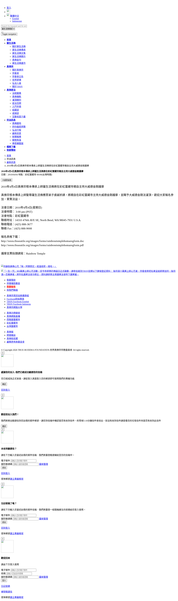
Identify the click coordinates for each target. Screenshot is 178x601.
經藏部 (15, 110)
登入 (9, 8)
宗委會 (15, 73)
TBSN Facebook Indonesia (19, 304)
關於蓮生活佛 (19, 46)
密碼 (3, 573)
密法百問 (16, 103)
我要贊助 (11, 280)
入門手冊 (16, 106)
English (15, 18)
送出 (4, 468)
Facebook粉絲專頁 (15, 299)
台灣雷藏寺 (12, 326)
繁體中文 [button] (14, 16)
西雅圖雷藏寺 (13, 319)
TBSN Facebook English (18, 301)
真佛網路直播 (13, 316)
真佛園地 (16, 123)
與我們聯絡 (12, 290)
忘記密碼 (5, 586)
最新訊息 (16, 133)
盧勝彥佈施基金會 (15, 342)
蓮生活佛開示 (19, 56)
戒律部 (15, 113)
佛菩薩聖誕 (17, 143)
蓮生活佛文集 (19, 53)
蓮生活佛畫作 (19, 63)
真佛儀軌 (16, 96)
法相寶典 (16, 93)
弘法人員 (16, 83)
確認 (4, 384)
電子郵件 (5, 460)
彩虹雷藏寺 (12, 323)
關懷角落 (16, 140)
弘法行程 (16, 130)
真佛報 (10, 332)
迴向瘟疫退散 (19, 126)
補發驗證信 (6, 592)
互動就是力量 (19, 116)
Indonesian (17, 21)
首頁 (9, 155)
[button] (11, 43)
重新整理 (43, 464)
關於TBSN (17, 86)
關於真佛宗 (17, 70)
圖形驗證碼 (6, 464)
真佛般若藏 (12, 338)
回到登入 (5, 390)
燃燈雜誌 (11, 335)
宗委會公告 (17, 76)
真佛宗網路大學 (14, 307)
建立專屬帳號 (16, 479)
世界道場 (16, 80)
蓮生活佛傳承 (19, 50)
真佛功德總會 (13, 313)
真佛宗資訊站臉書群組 (18, 295)
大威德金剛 (6, 180)
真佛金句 (16, 60)
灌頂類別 (16, 100)
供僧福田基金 (13, 283)
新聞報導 (16, 137)
